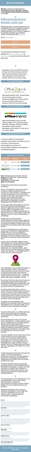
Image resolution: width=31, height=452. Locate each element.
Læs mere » (15, 42)
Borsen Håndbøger (15, 3)
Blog (16, 448)
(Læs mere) (22, 34)
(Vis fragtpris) (9, 37)
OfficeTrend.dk (5, 56)
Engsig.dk (12, 54)
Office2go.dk (19, 54)
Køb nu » (15, 47)
